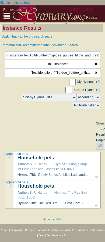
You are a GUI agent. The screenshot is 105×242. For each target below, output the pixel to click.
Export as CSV (52, 219)
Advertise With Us (63, 229)
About (4, 229)
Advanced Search (65, 45)
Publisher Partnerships (90, 229)
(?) (98, 82)
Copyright (17, 229)
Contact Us (43, 229)
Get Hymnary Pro (57, 235)
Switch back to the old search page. (27, 36)
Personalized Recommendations (26, 45)
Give (41, 235)
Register (92, 17)
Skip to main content (15, 3)
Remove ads (12, 10)
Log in (75, 17)
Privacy (29, 229)
